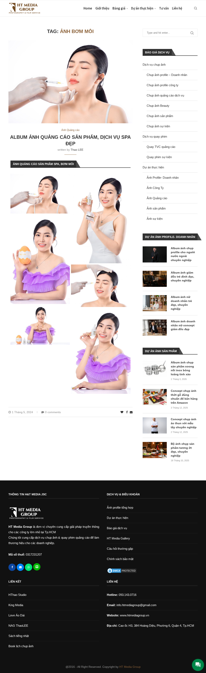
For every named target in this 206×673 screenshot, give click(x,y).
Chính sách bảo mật (120, 559)
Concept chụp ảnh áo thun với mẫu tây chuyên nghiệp (184, 423)
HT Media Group (130, 666)
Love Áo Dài (16, 615)
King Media (15, 605)
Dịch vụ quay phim (155, 136)
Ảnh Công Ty (155, 188)
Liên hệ (177, 8)
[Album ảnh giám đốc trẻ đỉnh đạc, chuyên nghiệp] (155, 279)
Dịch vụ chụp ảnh (154, 64)
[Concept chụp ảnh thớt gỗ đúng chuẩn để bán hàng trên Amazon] (155, 397)
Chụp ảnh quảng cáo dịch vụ (165, 95)
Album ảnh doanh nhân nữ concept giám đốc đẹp (183, 325)
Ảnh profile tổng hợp (120, 507)
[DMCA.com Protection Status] (122, 570)
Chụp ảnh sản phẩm (160, 116)
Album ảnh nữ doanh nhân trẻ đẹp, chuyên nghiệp (181, 302)
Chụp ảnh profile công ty (162, 85)
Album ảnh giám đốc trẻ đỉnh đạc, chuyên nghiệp (182, 276)
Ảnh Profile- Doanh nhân (163, 177)
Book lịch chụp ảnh (20, 646)
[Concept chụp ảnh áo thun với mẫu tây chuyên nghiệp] (155, 425)
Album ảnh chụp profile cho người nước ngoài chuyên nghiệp (183, 254)
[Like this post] (122, 412)
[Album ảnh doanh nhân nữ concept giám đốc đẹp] (155, 327)
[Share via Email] (131, 412)
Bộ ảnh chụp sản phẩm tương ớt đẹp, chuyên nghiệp (182, 449)
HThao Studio (17, 594)
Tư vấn (164, 8)
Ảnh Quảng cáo (157, 198)
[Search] (196, 8)
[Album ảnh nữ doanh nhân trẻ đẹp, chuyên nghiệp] (155, 303)
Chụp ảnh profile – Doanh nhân (167, 75)
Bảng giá (118, 8)
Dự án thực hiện (142, 8)
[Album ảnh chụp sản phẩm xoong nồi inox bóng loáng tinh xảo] (155, 369)
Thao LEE (77, 149)
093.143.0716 (121, 594)
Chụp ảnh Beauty (158, 105)
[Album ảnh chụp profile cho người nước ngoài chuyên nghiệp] (155, 254)
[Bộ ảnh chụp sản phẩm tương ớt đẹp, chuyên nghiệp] (155, 450)
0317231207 (34, 554)
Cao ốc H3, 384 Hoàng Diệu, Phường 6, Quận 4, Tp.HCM (156, 625)
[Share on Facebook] (127, 412)
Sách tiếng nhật (18, 636)
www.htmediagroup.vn (134, 615)
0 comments (53, 412)
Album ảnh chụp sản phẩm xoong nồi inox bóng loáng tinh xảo (182, 368)
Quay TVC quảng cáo (161, 146)
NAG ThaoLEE (18, 625)
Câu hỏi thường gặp (120, 548)
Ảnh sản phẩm (156, 208)
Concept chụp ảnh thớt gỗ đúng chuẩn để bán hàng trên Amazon (184, 396)
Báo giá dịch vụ (117, 528)
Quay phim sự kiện (159, 157)
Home (87, 8)
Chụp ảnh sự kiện (158, 126)
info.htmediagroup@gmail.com (136, 605)
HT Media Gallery (118, 538)
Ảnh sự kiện (155, 218)
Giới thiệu (102, 8)
